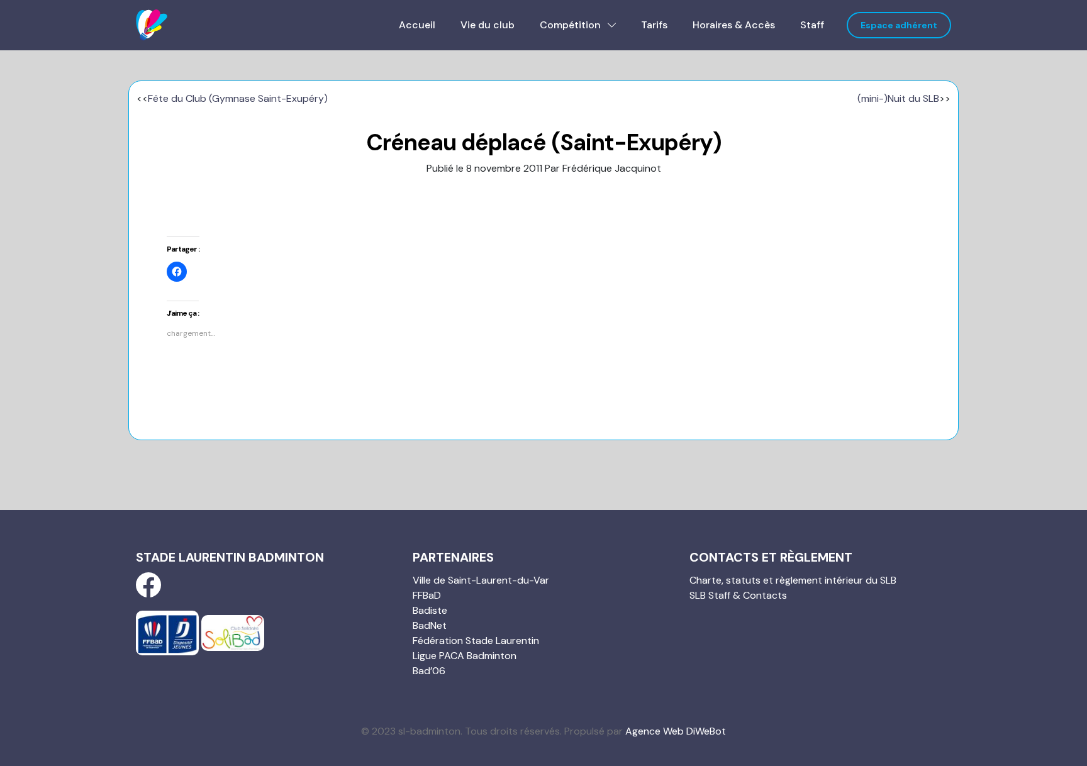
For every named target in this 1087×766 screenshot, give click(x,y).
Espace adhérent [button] (899, 25)
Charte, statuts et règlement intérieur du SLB (792, 580)
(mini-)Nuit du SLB (898, 98)
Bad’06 (429, 670)
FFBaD (427, 595)
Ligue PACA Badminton (464, 655)
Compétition (571, 24)
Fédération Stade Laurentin (476, 640)
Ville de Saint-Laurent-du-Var (481, 580)
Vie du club (487, 24)
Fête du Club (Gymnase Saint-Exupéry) (238, 98)
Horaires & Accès (734, 24)
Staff (812, 24)
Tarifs (654, 24)
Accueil (417, 24)
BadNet (430, 625)
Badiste (430, 610)
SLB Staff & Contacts (738, 595)
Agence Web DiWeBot (675, 731)
